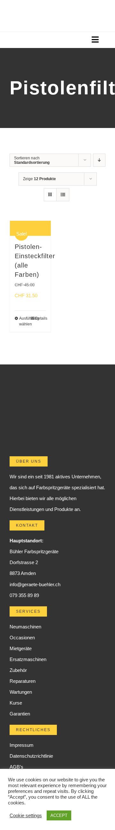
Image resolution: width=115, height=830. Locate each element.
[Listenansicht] (63, 194)
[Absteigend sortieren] (99, 160)
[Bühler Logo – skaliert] (57, 12)
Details (40, 318)
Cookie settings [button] (26, 815)
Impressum (22, 745)
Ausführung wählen (24, 321)
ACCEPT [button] (58, 815)
